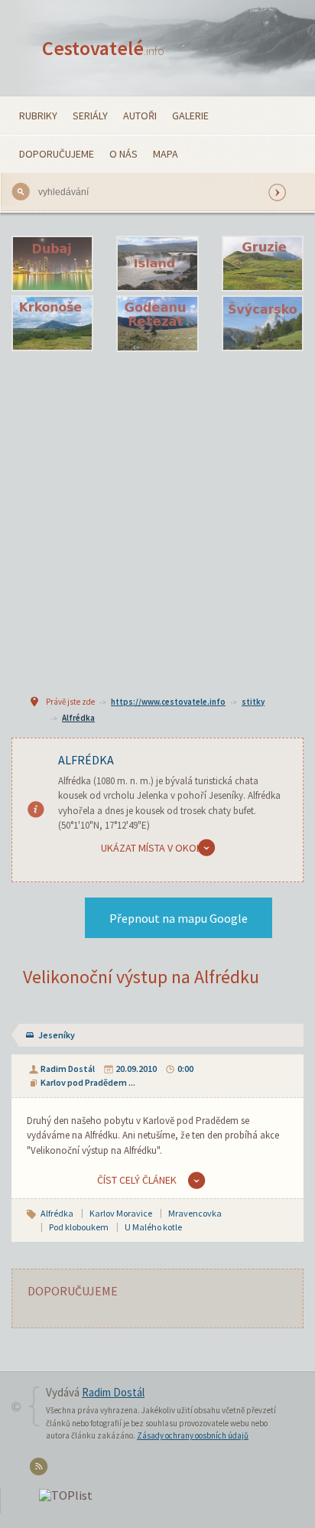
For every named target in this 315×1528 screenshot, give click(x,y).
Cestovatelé (103, 47)
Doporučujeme (56, 154)
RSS (41, 1469)
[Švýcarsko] (263, 323)
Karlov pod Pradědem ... (88, 1082)
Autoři (140, 115)
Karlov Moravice (120, 1213)
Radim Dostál (68, 1068)
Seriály (90, 115)
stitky (253, 701)
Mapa (165, 154)
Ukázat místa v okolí (152, 848)
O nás (123, 154)
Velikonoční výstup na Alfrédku (141, 977)
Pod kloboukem (79, 1227)
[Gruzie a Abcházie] (263, 264)
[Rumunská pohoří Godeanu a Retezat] (157, 323)
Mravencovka (195, 1213)
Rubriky (38, 115)
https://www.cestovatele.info (168, 701)
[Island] (157, 264)
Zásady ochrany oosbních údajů (192, 1435)
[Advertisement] (157, 521)
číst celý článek (137, 1180)
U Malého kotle (153, 1227)
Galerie (190, 115)
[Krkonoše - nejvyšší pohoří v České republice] (52, 323)
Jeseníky (56, 1035)
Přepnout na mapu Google (178, 918)
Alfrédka (78, 717)
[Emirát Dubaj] (52, 264)
